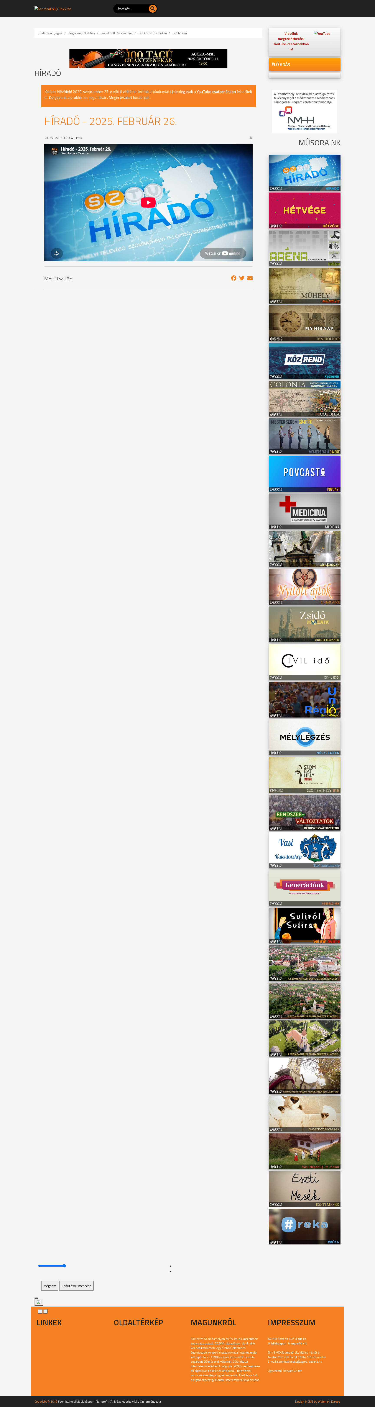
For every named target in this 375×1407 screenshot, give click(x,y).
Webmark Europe (329, 1401)
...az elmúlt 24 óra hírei (116, 33)
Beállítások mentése (76, 1285)
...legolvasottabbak (81, 33)
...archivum (179, 33)
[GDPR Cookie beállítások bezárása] (36, 1298)
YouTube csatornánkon (216, 92)
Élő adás (280, 64)
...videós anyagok (50, 33)
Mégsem (49, 1285)
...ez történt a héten (152, 33)
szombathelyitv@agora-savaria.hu (299, 1361)
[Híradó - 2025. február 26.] (234, 278)
